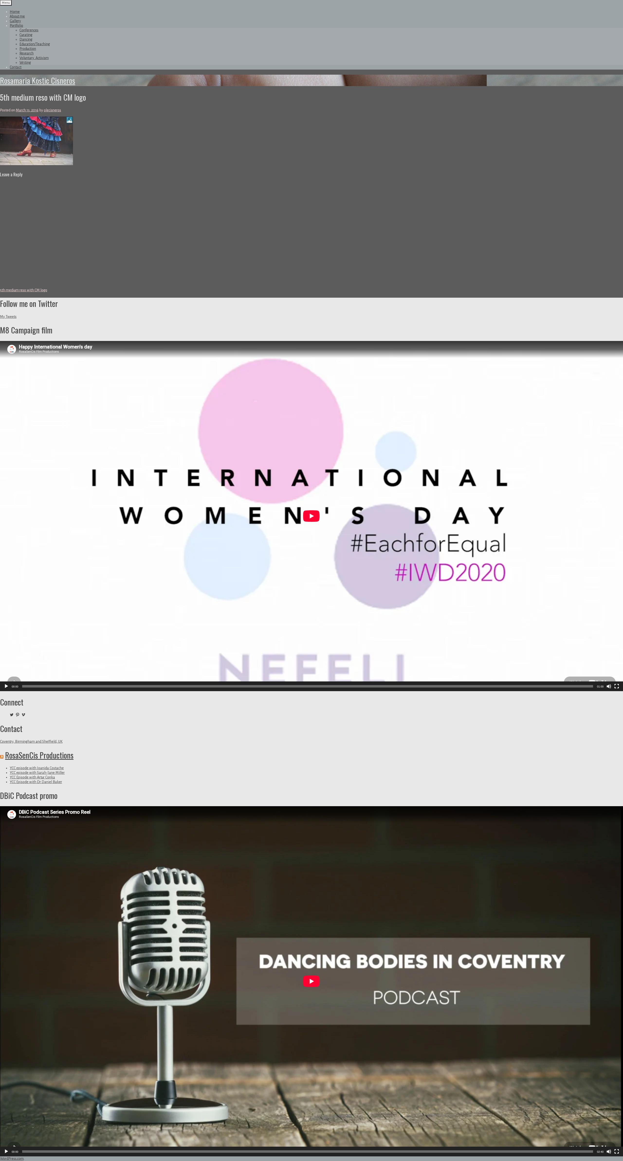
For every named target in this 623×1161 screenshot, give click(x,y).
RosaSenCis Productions (39, 755)
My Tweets (8, 317)
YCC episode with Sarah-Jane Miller (37, 773)
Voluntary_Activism (34, 58)
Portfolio (16, 25)
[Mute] (608, 686)
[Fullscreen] (616, 686)
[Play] (6, 686)
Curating (25, 35)
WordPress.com (12, 1159)
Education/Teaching (34, 44)
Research (26, 53)
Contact (15, 67)
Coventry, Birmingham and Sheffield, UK (31, 741)
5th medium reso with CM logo (23, 290)
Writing (25, 62)
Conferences (28, 30)
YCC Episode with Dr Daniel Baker (36, 782)
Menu (6, 2)
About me (17, 16)
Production (27, 49)
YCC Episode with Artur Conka (32, 777)
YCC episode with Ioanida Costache (37, 768)
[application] (311, 516)
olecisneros (52, 110)
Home (15, 12)
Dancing (25, 39)
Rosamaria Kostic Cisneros (37, 80)
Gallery (15, 21)
